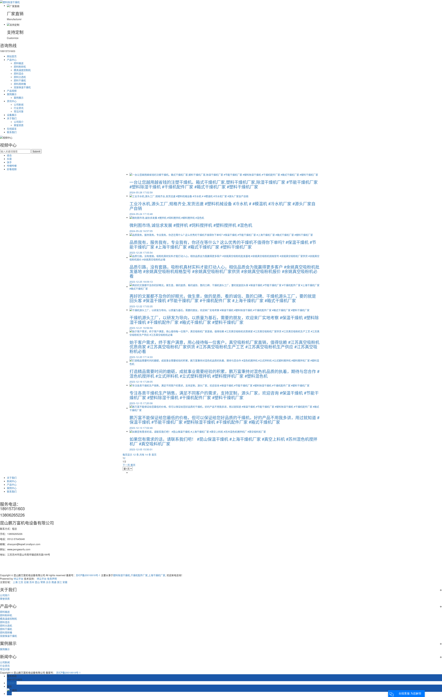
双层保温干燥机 (22, 87)
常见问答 (18, 111)
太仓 (48, 582)
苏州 (31, 582)
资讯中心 (12, 101)
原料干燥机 (20, 80)
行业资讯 (18, 108)
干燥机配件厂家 (139, 575)
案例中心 (12, 488)
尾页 (133, 465)
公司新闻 (18, 104)
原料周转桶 (20, 83)
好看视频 (12, 169)
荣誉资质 (18, 125)
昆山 (37, 582)
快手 (9, 162)
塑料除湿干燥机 (121, 575)
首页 (154, 454)
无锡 (26, 582)
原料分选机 (20, 77)
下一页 (126, 465)
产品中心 (12, 59)
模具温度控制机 (22, 70)
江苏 (20, 582)
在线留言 (12, 128)
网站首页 (12, 56)
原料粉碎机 (20, 66)
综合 (9, 155)
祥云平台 (18, 578)
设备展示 (12, 115)
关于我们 (12, 118)
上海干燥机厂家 (156, 575)
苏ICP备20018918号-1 (88, 575)
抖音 (9, 158)
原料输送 (18, 63)
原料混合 (18, 73)
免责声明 (52, 578)
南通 (53, 582)
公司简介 (18, 121)
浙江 (59, 582)
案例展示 (12, 94)
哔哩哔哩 (12, 165)
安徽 (65, 582)
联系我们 (12, 132)
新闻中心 (12, 481)
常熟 (42, 582)
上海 (15, 582)
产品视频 (12, 90)
